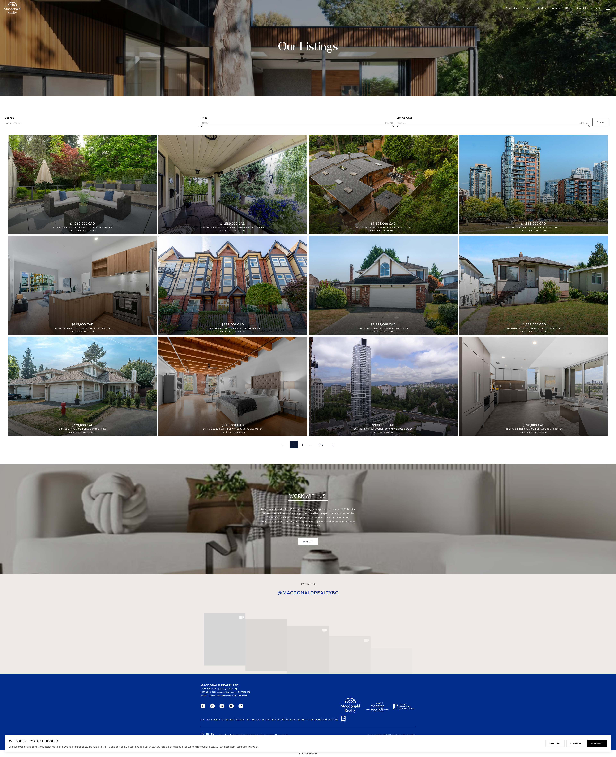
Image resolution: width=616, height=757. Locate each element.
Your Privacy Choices (308, 753)
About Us (582, 8)
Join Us (597, 8)
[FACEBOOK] (203, 706)
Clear (600, 122)
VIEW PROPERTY (82, 183)
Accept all (597, 743)
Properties (512, 8)
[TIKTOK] (240, 706)
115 (321, 444)
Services (528, 8)
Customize (575, 743)
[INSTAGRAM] (212, 706)
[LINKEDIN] (221, 706)
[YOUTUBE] (231, 706)
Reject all (554, 743)
